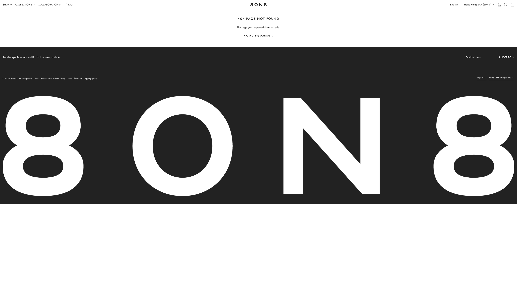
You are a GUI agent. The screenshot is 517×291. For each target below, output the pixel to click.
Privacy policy (25, 78)
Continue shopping (257, 36)
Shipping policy (90, 78)
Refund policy (59, 78)
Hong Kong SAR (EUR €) (478, 4)
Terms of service (74, 78)
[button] (506, 4)
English (454, 4)
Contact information (42, 78)
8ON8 (14, 78)
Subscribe (504, 57)
